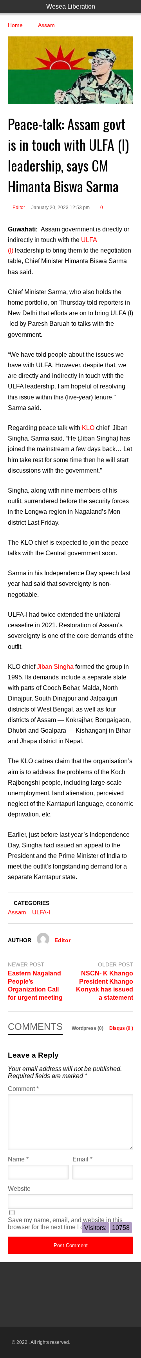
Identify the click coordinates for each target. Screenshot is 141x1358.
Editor (18, 207)
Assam (17, 912)
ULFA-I (41, 912)
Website (19, 1188)
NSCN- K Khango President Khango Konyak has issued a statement (104, 985)
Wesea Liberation (70, 6)
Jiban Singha (55, 666)
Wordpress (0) (88, 1028)
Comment (23, 1088)
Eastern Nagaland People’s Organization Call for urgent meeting (35, 985)
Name (18, 1159)
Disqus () (121, 1028)
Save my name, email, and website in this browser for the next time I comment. (65, 1223)
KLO (89, 427)
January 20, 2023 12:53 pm (60, 207)
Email (82, 1159)
